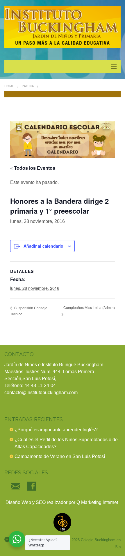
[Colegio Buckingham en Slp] (62, 27)
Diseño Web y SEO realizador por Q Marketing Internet (61, 502)
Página (28, 86)
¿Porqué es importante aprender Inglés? (56, 429)
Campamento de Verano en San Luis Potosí (60, 456)
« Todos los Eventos (32, 168)
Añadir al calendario (43, 246)
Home (9, 86)
